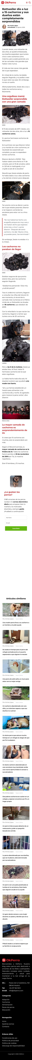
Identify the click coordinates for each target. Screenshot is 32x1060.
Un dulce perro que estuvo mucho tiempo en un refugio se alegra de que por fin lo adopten (16, 738)
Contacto (5, 1026)
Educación (6, 1010)
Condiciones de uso (9, 1038)
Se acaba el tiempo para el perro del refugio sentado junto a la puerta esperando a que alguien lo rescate (15, 652)
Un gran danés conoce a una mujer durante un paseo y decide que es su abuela (15, 916)
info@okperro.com (16, 991)
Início (4, 1021)
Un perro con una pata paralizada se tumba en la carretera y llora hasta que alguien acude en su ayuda (15, 887)
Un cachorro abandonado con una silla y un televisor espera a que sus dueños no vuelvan (15, 708)
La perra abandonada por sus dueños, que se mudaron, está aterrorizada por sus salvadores (16, 858)
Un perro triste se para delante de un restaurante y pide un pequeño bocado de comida (15, 828)
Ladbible (4, 363)
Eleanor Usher (5, 420)
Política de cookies (9, 1043)
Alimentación (7, 1005)
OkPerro (10, 2)
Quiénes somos (8, 1024)
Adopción (5, 1000)
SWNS (3, 125)
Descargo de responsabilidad (13, 1046)
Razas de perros (8, 1007)
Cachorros (6, 1002)
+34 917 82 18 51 (15, 988)
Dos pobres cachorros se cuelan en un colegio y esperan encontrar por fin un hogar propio (16, 799)
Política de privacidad (10, 1041)
